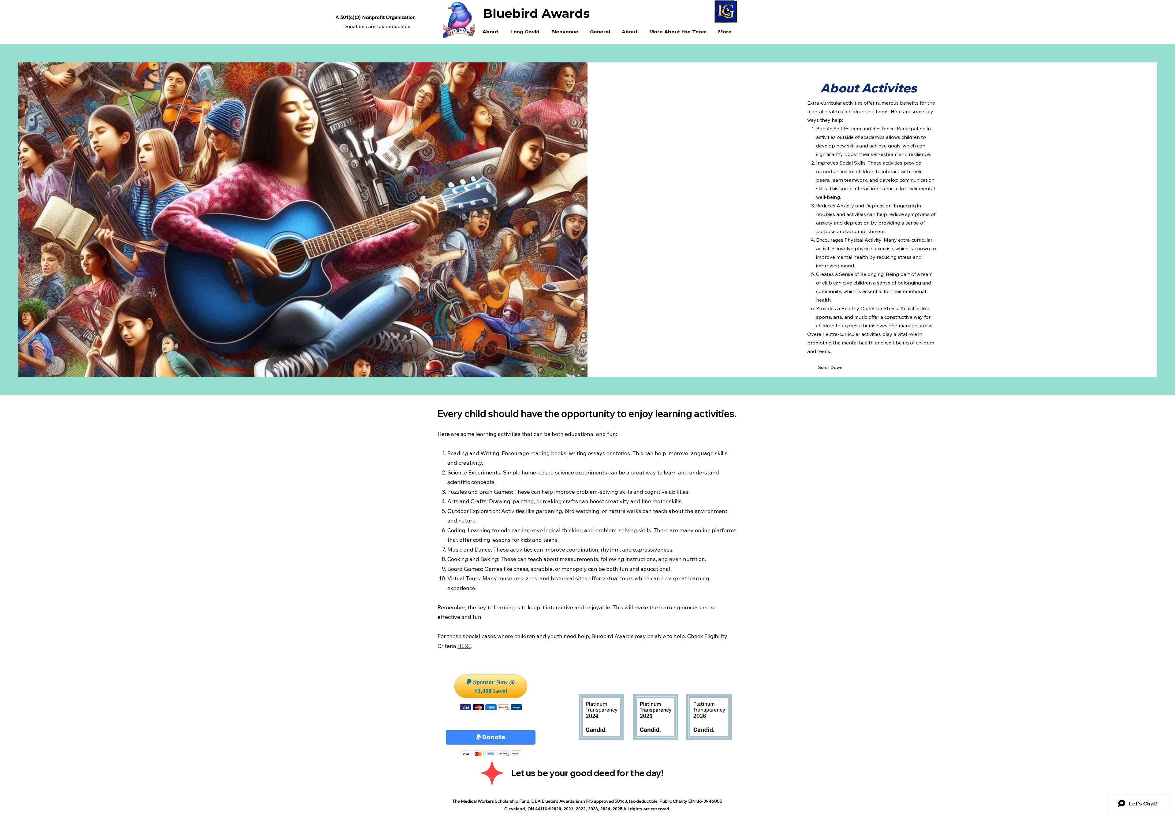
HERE (464, 645)
